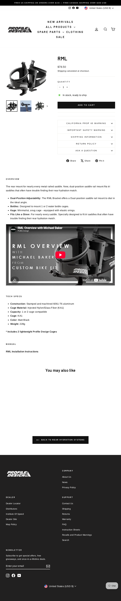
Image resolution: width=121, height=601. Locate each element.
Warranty (66, 519)
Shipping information (86, 137)
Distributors (11, 509)
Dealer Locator (13, 503)
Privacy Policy (69, 487)
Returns (66, 514)
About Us (66, 477)
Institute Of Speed (15, 514)
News (65, 482)
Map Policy (11, 524)
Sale (60, 37)
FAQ (64, 524)
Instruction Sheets (71, 529)
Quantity (64, 82)
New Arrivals (60, 21)
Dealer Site (11, 519)
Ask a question (86, 150)
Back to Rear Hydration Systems (62, 440)
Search (65, 540)
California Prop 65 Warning (86, 123)
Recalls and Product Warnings (77, 535)
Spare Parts (49, 32)
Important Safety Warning (86, 130)
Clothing (75, 32)
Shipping (62, 71)
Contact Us (67, 503)
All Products (59, 26)
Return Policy (86, 144)
